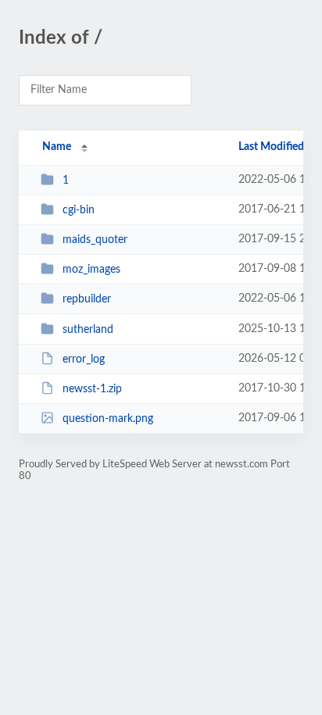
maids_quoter (95, 239)
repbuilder (87, 299)
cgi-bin (79, 210)
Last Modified (271, 146)
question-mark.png (108, 418)
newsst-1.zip (92, 389)
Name (56, 146)
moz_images (91, 269)
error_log (84, 359)
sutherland (88, 329)
